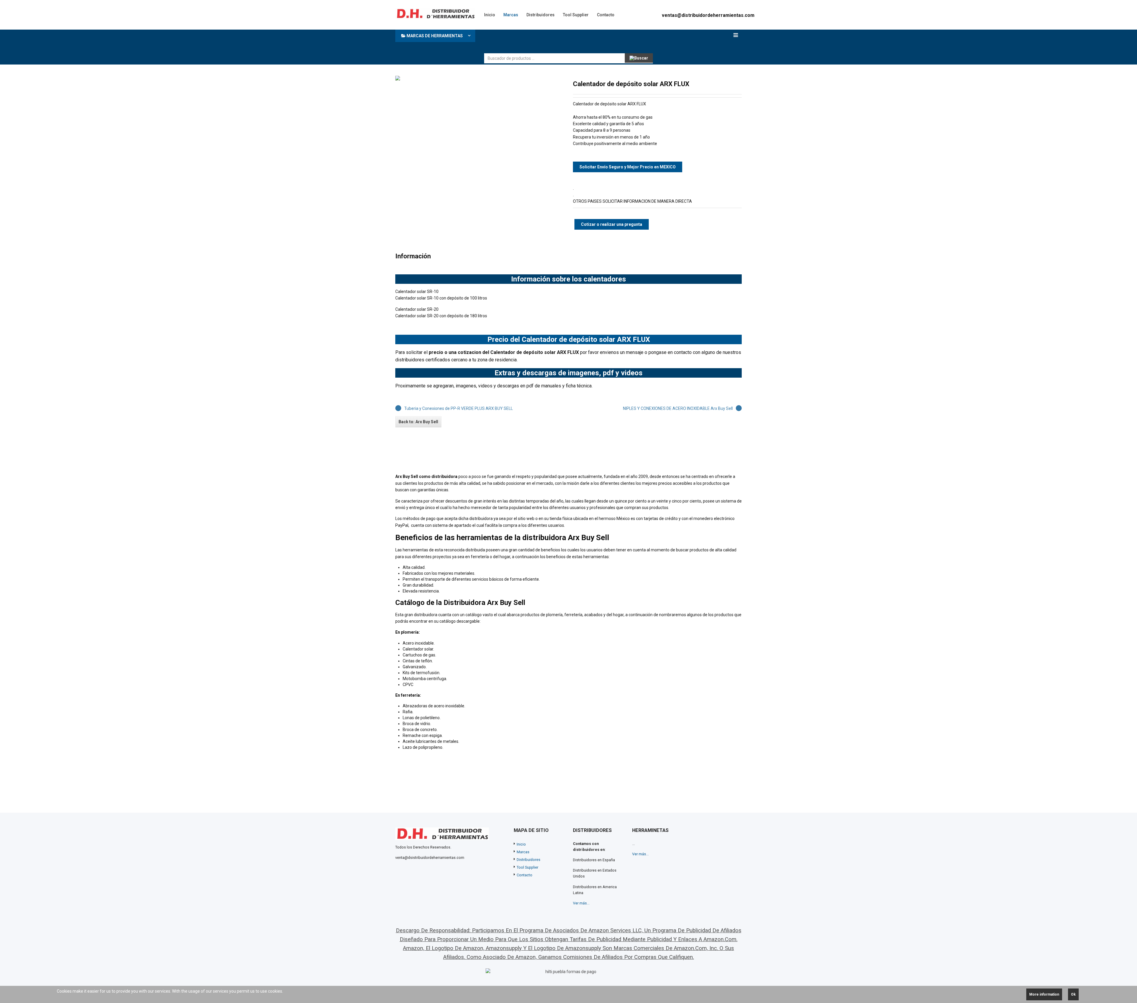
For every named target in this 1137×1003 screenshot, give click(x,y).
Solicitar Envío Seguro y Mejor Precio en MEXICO (627, 167)
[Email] (738, 83)
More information (1044, 994)
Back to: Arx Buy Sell (418, 421)
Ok (1073, 994)
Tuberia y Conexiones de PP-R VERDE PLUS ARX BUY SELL (458, 408)
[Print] (728, 83)
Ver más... (581, 903)
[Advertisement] (592, 40)
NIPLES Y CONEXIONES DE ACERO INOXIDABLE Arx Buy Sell (678, 408)
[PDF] (719, 83)
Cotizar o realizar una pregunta (611, 224)
